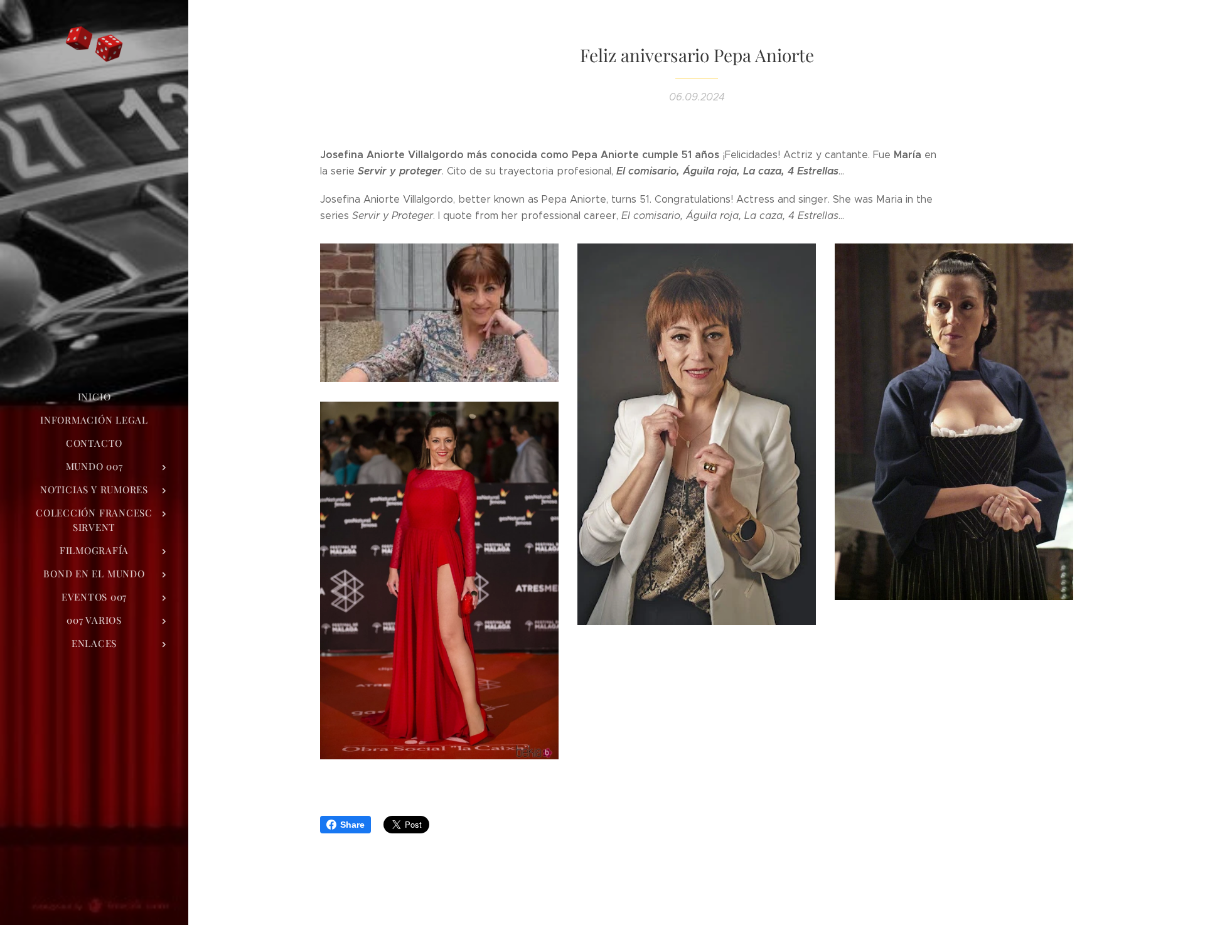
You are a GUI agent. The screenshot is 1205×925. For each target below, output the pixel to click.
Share (352, 825)
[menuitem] (94, 397)
